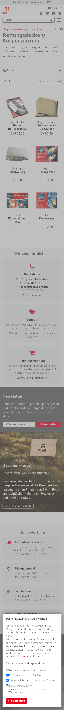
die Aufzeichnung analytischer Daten (31, 680)
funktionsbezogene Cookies (25, 675)
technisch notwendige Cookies (27, 670)
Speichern (18, 701)
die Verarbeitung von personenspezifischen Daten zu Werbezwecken (27, 689)
